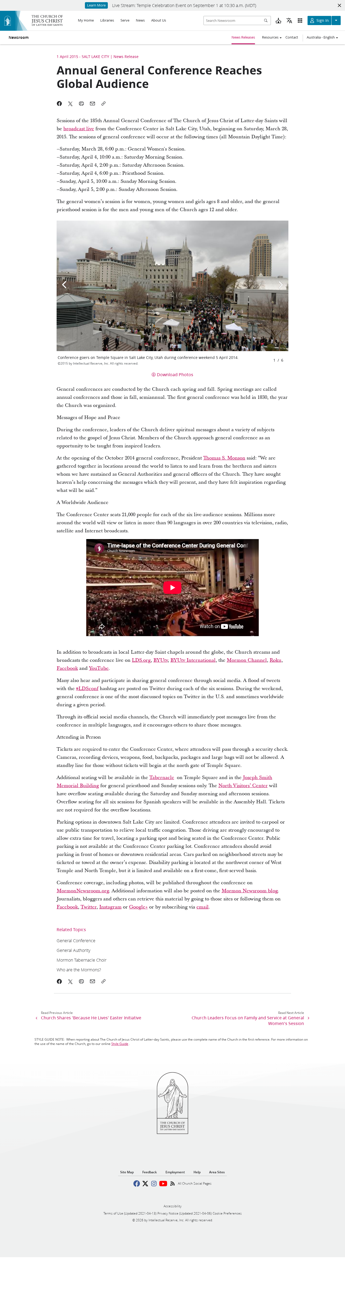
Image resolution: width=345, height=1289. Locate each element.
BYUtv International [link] (193, 660)
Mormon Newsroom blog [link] (250, 890)
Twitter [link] (88, 907)
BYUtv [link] (160, 660)
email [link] (202, 907)
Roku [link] (275, 660)
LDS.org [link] (141, 660)
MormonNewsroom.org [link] (83, 890)
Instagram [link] (110, 907)
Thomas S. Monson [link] (224, 458)
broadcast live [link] (78, 128)
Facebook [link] (67, 668)
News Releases (243, 37)
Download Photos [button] (175, 374)
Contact (291, 37)
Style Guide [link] (119, 1043)
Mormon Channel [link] (247, 660)
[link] (150, 940)
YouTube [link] (99, 668)
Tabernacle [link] (161, 777)
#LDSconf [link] (87, 688)
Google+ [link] (138, 907)
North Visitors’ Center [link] (243, 785)
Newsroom (19, 37)
